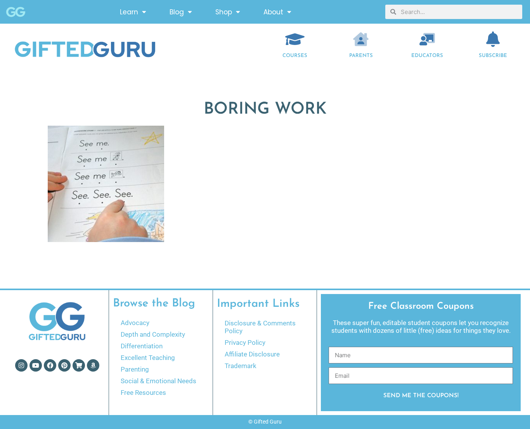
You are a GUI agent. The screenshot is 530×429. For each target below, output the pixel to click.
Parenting (135, 369)
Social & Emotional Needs (158, 381)
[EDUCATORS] (427, 39)
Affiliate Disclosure (252, 354)
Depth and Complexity (153, 334)
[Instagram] (21, 365)
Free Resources (143, 392)
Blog (177, 12)
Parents (361, 55)
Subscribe (493, 55)
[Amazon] (93, 365)
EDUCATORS (427, 55)
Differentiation (142, 346)
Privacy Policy (245, 342)
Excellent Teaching (148, 358)
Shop (223, 12)
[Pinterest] (64, 365)
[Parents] (361, 39)
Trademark (240, 366)
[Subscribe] (493, 39)
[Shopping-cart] (79, 365)
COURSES (294, 55)
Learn (129, 12)
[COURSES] (295, 39)
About (273, 12)
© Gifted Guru (265, 422)
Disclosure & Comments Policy (260, 327)
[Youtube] (35, 365)
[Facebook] (50, 365)
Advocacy (135, 323)
